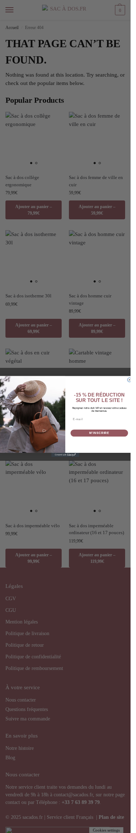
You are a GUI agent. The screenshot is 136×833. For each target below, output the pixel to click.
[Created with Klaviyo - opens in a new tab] (65, 455)
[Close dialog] (129, 380)
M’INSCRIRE (99, 433)
